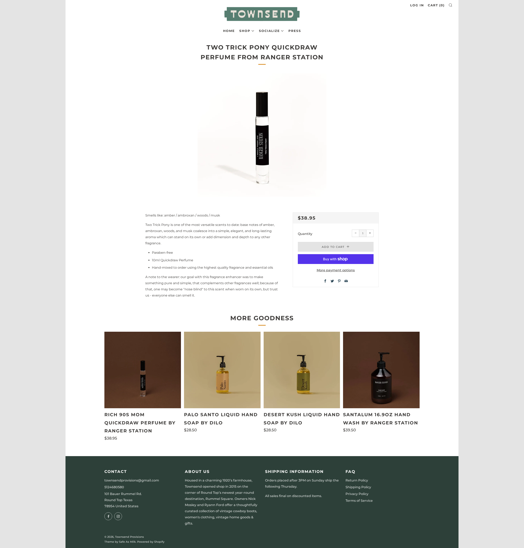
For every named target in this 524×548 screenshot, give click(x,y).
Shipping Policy (358, 487)
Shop (244, 31)
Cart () (436, 5)
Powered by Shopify (150, 541)
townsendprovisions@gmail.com (131, 480)
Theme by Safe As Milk (120, 541)
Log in (417, 5)
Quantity (305, 234)
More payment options (336, 270)
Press (294, 31)
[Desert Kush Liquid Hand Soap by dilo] (302, 370)
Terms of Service (359, 501)
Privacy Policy (357, 494)
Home (229, 31)
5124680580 (114, 487)
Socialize (269, 31)
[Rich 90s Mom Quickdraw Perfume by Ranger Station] (142, 370)
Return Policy (357, 480)
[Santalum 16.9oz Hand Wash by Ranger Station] (381, 370)
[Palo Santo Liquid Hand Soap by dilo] (222, 370)
